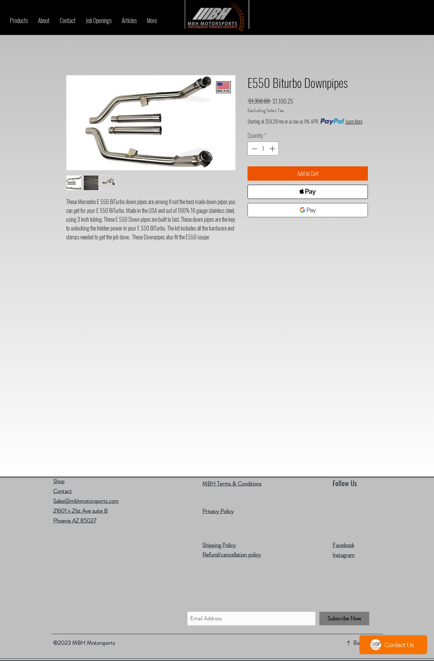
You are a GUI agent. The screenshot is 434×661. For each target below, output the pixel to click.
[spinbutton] (263, 148)
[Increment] (273, 148)
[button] (19, 20)
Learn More (354, 121)
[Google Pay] (308, 210)
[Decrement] (254, 148)
